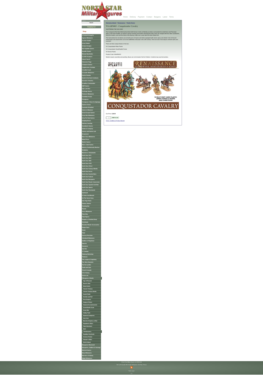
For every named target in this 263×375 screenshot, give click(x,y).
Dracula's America (87, 80)
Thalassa (84, 257)
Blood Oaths (86, 286)
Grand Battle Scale (88, 307)
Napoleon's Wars (88, 323)
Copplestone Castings (88, 67)
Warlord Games (86, 350)
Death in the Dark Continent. (90, 78)
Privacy (145, 364)
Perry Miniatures (87, 211)
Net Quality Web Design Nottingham (128, 364)
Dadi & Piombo (86, 75)
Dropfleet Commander (88, 83)
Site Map (140, 364)
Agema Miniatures (87, 38)
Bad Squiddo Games (88, 48)
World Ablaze (87, 342)
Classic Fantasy (88, 289)
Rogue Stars (85, 227)
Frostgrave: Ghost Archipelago (91, 102)
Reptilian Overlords (88, 334)
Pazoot (84, 209)
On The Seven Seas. (88, 198)
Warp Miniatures (87, 353)
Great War (86, 310)
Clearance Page (86, 62)
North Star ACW (86, 163)
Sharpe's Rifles (87, 339)
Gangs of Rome (87, 302)
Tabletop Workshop (87, 254)
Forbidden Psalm (87, 96)
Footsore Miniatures (88, 94)
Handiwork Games (87, 126)
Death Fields (86, 294)
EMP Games (85, 86)
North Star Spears (87, 187)
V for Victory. (86, 273)
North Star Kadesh (87, 176)
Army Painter (86, 43)
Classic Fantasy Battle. (90, 291)
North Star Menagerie (88, 179)
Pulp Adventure (87, 326)
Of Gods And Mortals (88, 195)
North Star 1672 (86, 155)
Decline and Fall (87, 297)
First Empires (87, 299)
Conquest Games (87, 64)
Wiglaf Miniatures (87, 358)
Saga (83, 233)
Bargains (157, 17)
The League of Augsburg (89, 259)
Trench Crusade (86, 270)
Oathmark (85, 193)
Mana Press (85, 139)
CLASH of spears (87, 56)
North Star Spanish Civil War (90, 184)
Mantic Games (86, 142)
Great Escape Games (88, 112)
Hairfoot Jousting (87, 123)
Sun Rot (84, 249)
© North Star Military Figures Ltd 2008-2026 (131, 362)
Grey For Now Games (88, 118)
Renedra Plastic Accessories (90, 225)
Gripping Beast (86, 120)
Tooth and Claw (86, 267)
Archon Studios (86, 40)
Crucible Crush (86, 70)
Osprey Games (86, 203)
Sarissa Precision (87, 235)
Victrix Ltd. (85, 275)
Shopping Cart (91, 27)
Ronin (83, 230)
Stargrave (85, 246)
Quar (84, 329)
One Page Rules (86, 201)
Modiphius (85, 150)
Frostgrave (85, 99)
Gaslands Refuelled (87, 107)
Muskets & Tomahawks (89, 152)
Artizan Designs (86, 46)
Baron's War (86, 283)
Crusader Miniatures (88, 72)
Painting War (85, 206)
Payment (141, 17)
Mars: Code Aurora (87, 144)
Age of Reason (87, 281)
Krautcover (85, 134)
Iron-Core (86, 318)
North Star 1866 (86, 160)
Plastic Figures (131, 23)
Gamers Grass (86, 104)
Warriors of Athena (87, 355)
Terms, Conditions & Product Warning (115, 120)
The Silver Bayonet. (87, 262)
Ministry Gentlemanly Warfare (91, 147)
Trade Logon (131, 370)
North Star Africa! (87, 166)
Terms (171, 17)
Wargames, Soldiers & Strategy (91, 347)
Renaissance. (121, 23)
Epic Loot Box (86, 88)
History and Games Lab (89, 131)
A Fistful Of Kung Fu (88, 35)
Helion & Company (87, 128)
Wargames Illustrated (88, 345)
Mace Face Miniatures (88, 136)
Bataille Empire (86, 51)
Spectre (84, 243)
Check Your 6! (86, 59)
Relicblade (85, 222)
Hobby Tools (86, 313)
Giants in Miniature (87, 110)
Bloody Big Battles (87, 54)
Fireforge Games (87, 91)
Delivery (133, 17)
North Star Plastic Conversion (91, 182)
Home (125, 17)
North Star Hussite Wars (89, 174)
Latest (165, 17)
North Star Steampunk (88, 190)
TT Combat (85, 251)
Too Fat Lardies (86, 265)
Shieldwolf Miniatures (88, 238)
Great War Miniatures (88, 115)
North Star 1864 (86, 158)
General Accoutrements (90, 305)
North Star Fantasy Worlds (90, 168)
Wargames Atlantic (111, 23)
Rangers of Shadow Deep (89, 219)
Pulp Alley (85, 214)
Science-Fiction (87, 337)
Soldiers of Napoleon (88, 241)
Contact (149, 17)
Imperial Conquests (89, 315)
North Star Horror (87, 171)
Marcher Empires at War (90, 321)
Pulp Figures (85, 217)
